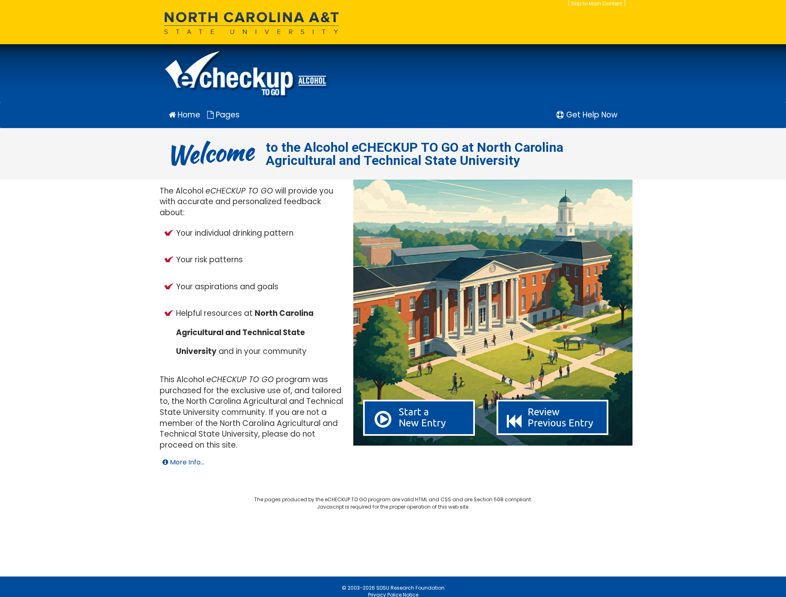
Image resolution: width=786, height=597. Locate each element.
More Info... (186, 462)
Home (188, 114)
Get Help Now (590, 114)
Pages (226, 114)
